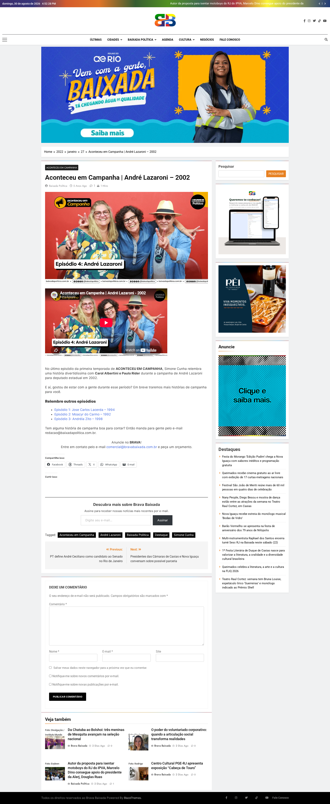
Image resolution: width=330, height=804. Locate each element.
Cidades (113, 39)
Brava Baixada (79, 746)
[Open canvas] (4, 39)
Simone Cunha (184, 535)
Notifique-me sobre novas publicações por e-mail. (85, 684)
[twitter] (314, 21)
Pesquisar (226, 166)
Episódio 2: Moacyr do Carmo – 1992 (82, 414)
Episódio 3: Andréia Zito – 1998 (78, 419)
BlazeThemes (132, 797)
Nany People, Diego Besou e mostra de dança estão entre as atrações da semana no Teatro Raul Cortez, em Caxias (251, 502)
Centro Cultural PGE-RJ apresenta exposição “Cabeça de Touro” (263, 3)
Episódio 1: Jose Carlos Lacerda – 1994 (84, 410)
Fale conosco (230, 39)
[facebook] (304, 21)
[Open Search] (326, 39)
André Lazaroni (110, 535)
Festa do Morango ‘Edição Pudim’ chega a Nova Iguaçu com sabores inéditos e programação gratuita (252, 461)
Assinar (162, 520)
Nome (54, 651)
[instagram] (309, 21)
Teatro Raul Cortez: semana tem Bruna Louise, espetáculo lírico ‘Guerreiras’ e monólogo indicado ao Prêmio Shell (251, 583)
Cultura (185, 39)
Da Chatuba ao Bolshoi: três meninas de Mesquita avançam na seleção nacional (96, 734)
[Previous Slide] (319, 3)
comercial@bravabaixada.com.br (131, 447)
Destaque (161, 535)
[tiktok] (319, 21)
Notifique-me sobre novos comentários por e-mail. (85, 676)
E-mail (107, 651)
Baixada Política (140, 39)
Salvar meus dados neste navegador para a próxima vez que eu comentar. (100, 668)
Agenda (167, 39)
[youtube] (325, 21)
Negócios (207, 39)
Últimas (96, 39)
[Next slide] (325, 3)
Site (158, 651)
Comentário (58, 604)
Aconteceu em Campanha (61, 167)
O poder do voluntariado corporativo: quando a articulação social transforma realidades (179, 734)
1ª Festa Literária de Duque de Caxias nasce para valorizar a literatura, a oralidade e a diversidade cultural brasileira (253, 555)
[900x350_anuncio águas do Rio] (165, 95)
